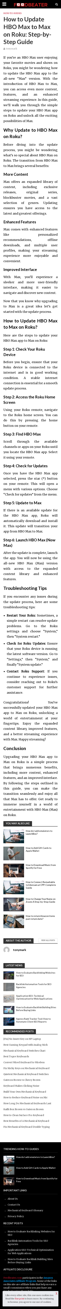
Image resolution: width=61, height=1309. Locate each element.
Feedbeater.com (12, 1277)
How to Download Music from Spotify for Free (41, 866)
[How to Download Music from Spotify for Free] (13, 870)
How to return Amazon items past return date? (40, 917)
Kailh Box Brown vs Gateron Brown (23, 1109)
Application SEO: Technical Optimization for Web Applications (34, 997)
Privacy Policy (16, 1216)
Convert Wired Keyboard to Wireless (24, 1062)
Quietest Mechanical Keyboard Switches (26, 1074)
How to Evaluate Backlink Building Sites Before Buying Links (36, 1009)
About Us (13, 1198)
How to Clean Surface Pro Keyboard (23, 1115)
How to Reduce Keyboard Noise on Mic (25, 1097)
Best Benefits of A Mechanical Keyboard (26, 1121)
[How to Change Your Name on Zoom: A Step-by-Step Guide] (13, 904)
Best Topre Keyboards (16, 1056)
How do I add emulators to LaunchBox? (39, 832)
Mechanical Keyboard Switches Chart (24, 1050)
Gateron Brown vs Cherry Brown (21, 1080)
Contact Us (14, 1204)
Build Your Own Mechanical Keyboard (24, 1091)
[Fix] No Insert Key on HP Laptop (22, 1039)
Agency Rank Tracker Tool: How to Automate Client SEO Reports (33, 1020)
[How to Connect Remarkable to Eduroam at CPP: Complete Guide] (13, 887)
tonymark (11, 48)
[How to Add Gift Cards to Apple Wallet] (13, 853)
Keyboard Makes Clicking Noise (21, 1085)
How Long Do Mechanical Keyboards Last (27, 1103)
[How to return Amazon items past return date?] (13, 921)
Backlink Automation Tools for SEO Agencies (34, 985)
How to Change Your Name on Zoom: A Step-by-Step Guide (40, 900)
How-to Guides (12, 13)
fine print (19, 1298)
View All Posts (48, 940)
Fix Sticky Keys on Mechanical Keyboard (26, 1068)
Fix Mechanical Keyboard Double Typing (26, 1126)
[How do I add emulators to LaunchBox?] (13, 836)
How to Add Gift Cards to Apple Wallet (38, 849)
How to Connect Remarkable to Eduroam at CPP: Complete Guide (41, 885)
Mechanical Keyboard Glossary (25, 1210)
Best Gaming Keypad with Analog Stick (25, 1044)
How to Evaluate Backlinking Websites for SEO (35, 974)
